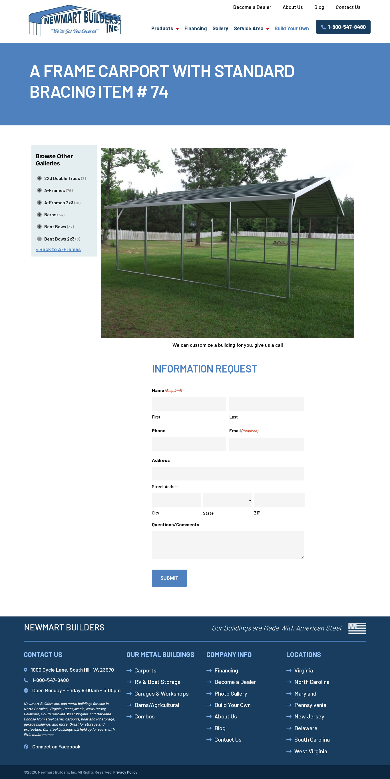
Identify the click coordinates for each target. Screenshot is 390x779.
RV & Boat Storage (157, 681)
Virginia (303, 670)
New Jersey (309, 716)
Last (233, 416)
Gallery (220, 28)
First (156, 416)
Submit (169, 578)
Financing (195, 28)
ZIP (257, 512)
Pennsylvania (310, 704)
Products (162, 28)
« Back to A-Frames (58, 249)
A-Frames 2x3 (61, 202)
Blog (220, 727)
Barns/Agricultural (156, 704)
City (155, 512)
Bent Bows (58, 226)
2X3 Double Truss (64, 178)
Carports (145, 670)
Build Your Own (292, 28)
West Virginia (310, 751)
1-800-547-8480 (346, 27)
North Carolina (311, 681)
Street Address (166, 486)
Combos (144, 716)
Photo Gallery (230, 693)
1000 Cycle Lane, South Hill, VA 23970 (72, 669)
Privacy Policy (125, 772)
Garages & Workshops (161, 693)
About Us (225, 716)
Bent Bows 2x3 (61, 238)
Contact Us (228, 739)
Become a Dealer (235, 681)
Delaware (305, 727)
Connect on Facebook (56, 746)
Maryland (305, 693)
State (208, 513)
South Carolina (312, 739)
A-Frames (57, 190)
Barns (53, 214)
